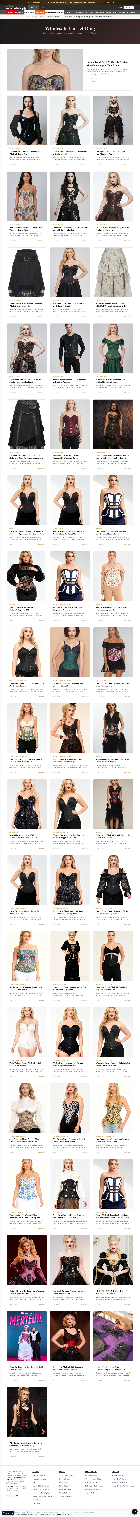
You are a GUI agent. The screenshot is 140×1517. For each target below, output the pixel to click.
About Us (35, 1482)
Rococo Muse (89, 12)
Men (43, 7)
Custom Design (90, 1493)
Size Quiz (9, 1513)
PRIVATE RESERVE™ (39, 1475)
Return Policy (63, 1482)
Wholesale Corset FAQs (93, 1489)
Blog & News (36, 1500)
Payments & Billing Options (41, 1493)
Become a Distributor (39, 1479)
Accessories (131, 12)
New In (20, 12)
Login (120, 7)
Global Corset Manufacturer (41, 1489)
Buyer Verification (65, 1479)
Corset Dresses (78, 12)
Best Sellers (40, 12)
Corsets (67, 12)
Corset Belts (122, 12)
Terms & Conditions (65, 1496)
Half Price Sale (12, 12)
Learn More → (108, 17)
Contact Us (36, 1503)
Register (129, 7)
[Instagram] (12, 1495)
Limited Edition (29, 12)
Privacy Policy (63, 1493)
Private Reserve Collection (54, 12)
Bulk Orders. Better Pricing (94, 1486)
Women (33, 7)
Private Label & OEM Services (42, 1496)
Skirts (114, 12)
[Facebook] (8, 1495)
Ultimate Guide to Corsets (120, 1475)
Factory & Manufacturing (40, 1486)
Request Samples (91, 1475)
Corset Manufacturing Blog (121, 1479)
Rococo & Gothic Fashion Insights (123, 1486)
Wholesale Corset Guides (120, 1482)
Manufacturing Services (93, 1482)
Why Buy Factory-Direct (93, 1479)
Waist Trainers (99, 12)
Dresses (108, 12)
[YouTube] (17, 1495)
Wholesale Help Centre (66, 1475)
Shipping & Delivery (65, 1489)
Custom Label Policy (65, 1486)
